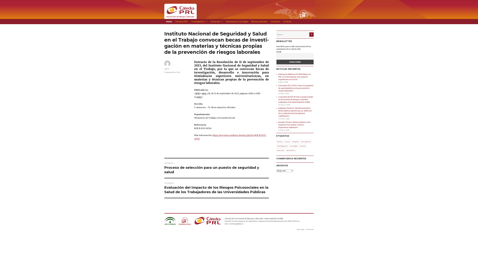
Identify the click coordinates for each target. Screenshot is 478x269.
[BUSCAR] (311, 34)
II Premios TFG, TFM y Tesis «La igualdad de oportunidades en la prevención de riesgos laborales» (295, 88)
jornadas (293, 146)
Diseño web (310, 229)
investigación (282, 146)
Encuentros (306, 142)
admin (166, 69)
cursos (287, 142)
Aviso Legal (300, 229)
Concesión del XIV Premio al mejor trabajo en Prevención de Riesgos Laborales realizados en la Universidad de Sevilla (295, 99)
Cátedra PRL (181, 21)
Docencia (215, 21)
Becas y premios (259, 21)
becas (279, 142)
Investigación (197, 21)
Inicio (169, 21)
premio (303, 146)
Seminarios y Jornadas (237, 21)
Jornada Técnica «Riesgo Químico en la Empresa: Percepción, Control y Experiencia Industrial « (294, 125)
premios (280, 150)
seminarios (290, 150)
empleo (295, 142)
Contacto (275, 21)
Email (278, 52)
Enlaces (287, 21)
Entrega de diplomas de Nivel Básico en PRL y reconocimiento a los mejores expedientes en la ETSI (294, 77)
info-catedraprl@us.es (234, 224)
